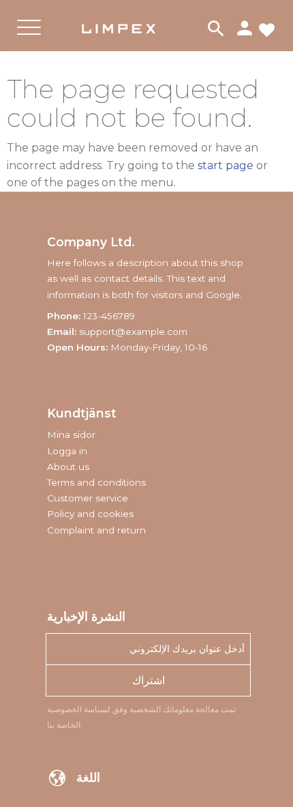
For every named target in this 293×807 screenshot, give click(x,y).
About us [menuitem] (68, 466)
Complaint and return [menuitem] (96, 530)
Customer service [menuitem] (87, 498)
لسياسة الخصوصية (78, 709)
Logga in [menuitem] (67, 450)
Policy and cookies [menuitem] (90, 513)
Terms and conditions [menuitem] (96, 482)
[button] (29, 38)
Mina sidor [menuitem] (71, 434)
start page (225, 165)
